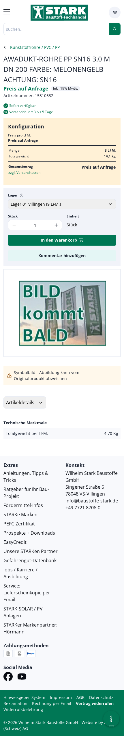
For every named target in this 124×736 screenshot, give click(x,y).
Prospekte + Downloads (29, 533)
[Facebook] (8, 677)
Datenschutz (101, 697)
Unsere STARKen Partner (30, 551)
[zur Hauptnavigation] (6, 12)
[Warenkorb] (115, 12)
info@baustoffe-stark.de (91, 501)
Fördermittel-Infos (23, 505)
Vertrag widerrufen (95, 703)
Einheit (73, 216)
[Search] (115, 29)
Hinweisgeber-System (24, 697)
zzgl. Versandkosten (24, 172)
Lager (13, 195)
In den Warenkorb (59, 240)
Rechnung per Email (51, 703)
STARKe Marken (20, 514)
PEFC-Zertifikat (19, 524)
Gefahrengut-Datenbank (30, 560)
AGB (80, 697)
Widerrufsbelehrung (23, 709)
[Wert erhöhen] (56, 225)
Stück (13, 216)
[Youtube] (22, 677)
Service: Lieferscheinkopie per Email (26, 593)
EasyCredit (15, 542)
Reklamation (15, 703)
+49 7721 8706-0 (82, 507)
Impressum (61, 697)
